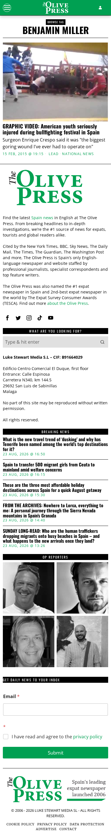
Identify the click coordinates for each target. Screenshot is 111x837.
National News (78, 154)
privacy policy (87, 737)
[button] (102, 342)
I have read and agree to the (57, 737)
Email (11, 696)
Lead (54, 154)
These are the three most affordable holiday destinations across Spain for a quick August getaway (52, 488)
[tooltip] (7, 317)
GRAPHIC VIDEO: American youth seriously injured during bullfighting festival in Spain (51, 129)
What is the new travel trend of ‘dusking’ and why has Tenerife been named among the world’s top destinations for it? (55, 444)
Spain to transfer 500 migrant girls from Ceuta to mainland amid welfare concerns (49, 467)
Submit (55, 752)
